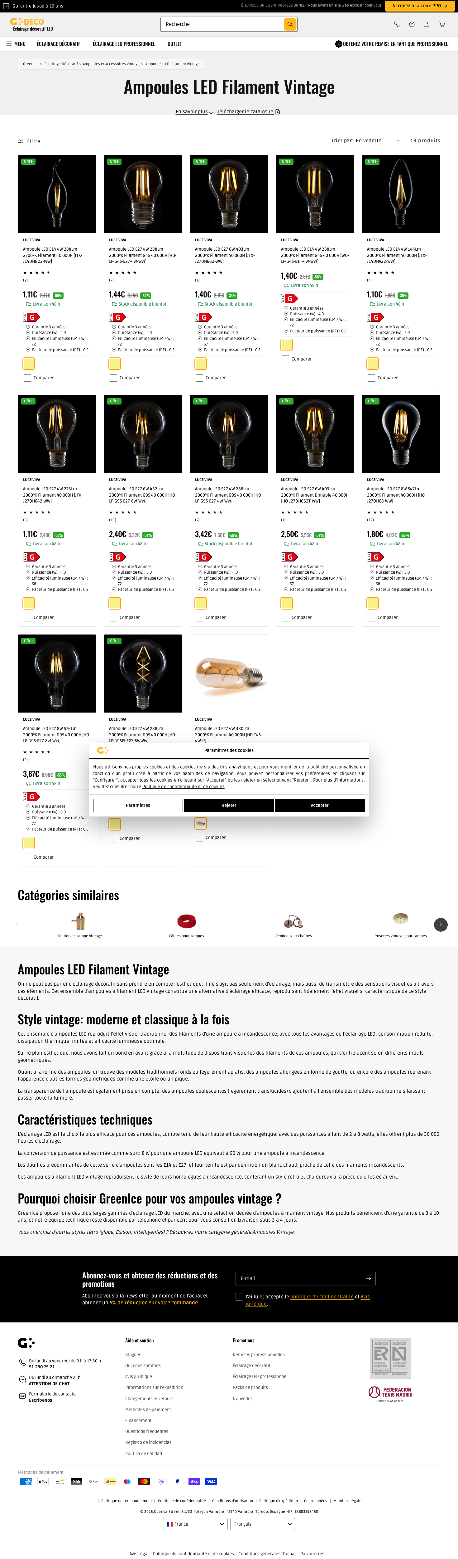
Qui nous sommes (143, 1365)
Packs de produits (250, 1387)
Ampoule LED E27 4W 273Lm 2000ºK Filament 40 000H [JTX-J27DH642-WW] (53, 495)
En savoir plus (192, 112)
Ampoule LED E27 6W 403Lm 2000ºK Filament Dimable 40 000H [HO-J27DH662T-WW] (315, 495)
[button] (440, 24)
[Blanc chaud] (28, 363)
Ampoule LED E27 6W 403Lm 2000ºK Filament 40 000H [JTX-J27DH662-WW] (225, 255)
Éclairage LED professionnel (260, 1376)
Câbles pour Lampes (186, 936)
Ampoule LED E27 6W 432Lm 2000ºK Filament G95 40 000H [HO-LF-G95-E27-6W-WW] (142, 495)
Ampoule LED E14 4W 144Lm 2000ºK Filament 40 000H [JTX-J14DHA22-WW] (397, 255)
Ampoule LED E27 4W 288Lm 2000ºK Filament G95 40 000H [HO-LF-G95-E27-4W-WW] (228, 495)
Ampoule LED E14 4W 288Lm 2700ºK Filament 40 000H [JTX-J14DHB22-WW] (52, 255)
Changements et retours (149, 1398)
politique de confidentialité (322, 1297)
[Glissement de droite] (441, 925)
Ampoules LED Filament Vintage (173, 64)
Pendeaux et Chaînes (293, 936)
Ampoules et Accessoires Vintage (111, 64)
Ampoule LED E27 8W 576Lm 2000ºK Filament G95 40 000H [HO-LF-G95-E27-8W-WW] (56, 734)
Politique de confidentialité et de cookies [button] (193, 1554)
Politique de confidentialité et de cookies (183, 786)
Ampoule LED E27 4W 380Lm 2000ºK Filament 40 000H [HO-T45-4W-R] (228, 734)
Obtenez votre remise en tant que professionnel (395, 43)
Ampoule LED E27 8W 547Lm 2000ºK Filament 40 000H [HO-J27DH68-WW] (396, 495)
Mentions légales (348, 1501)
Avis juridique (138, 1376)
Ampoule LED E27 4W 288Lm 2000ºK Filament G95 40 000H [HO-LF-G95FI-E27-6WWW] (142, 734)
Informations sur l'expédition (154, 1387)
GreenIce (31, 64)
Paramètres (138, 805)
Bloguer (133, 1354)
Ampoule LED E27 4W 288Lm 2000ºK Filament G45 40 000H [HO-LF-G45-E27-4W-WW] (142, 255)
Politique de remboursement (126, 1501)
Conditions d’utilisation (232, 1501)
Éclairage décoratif (251, 1365)
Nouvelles (243, 1398)
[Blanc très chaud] (200, 823)
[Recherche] (290, 24)
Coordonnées (315, 1501)
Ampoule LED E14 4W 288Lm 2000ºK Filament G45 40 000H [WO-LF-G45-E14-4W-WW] (315, 255)
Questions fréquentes (146, 1431)
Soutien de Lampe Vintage (79, 936)
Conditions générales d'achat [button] (267, 1554)
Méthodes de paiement (148, 1409)
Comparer (44, 377)
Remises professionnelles (259, 1354)
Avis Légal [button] (139, 1554)
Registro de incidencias (148, 1442)
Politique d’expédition (278, 1501)
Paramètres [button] (312, 1554)
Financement (138, 1420)
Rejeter (229, 805)
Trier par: (342, 141)
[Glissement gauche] (17, 925)
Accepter (320, 805)
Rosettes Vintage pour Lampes (401, 936)
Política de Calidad (143, 1453)
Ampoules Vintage (272, 1232)
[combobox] (229, 24)
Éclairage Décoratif (61, 64)
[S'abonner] (368, 1278)
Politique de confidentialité (182, 1501)
